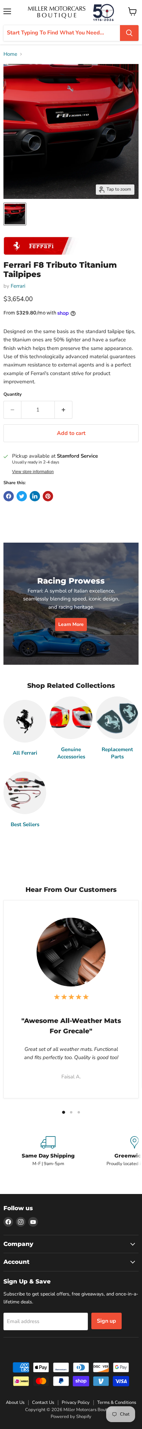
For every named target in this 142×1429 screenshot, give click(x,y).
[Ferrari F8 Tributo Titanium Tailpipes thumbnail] (15, 214)
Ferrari (18, 285)
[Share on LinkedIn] (35, 496)
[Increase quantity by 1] (63, 410)
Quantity (12, 394)
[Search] (129, 33)
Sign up (106, 1321)
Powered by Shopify (71, 1417)
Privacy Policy (76, 1402)
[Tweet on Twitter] (22, 496)
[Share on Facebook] (8, 496)
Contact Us (43, 1402)
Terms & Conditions (116, 1402)
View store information (33, 471)
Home (10, 54)
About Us (15, 1402)
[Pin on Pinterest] (48, 496)
